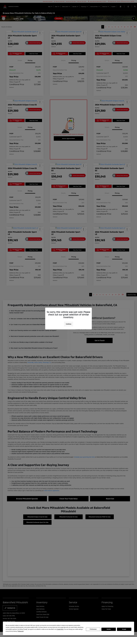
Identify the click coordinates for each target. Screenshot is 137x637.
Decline (109, 629)
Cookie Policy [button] (60, 629)
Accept (124, 629)
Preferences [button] (20, 631)
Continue (68, 324)
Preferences (93, 629)
